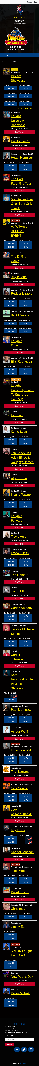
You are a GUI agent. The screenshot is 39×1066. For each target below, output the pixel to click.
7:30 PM (11, 963)
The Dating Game (18, 258)
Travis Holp (18, 536)
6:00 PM (11, 917)
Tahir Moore (19, 870)
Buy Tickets (19, 131)
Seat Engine (23, 1063)
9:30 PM (11, 169)
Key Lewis (18, 830)
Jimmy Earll (19, 926)
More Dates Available (25, 108)
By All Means (20, 315)
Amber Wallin (20, 731)
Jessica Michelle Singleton (22, 631)
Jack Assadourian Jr (21, 811)
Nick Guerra (19, 788)
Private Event (20, 892)
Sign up (29, 2)
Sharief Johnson (22, 851)
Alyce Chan (19, 478)
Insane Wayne (21, 494)
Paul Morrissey (21, 709)
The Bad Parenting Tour (21, 181)
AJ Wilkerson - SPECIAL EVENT (21, 231)
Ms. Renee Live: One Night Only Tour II (22, 203)
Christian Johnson (17, 656)
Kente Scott (19, 431)
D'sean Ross (20, 553)
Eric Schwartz (20, 141)
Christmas (18, 908)
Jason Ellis (18, 591)
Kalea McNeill (20, 993)
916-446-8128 (19, 1023)
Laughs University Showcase (18, 120)
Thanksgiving (20, 771)
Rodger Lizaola (21, 293)
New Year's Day (22, 976)
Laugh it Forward (16, 518)
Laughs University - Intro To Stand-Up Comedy (22, 392)
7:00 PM (11, 88)
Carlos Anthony (21, 607)
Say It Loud (19, 277)
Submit (9, 1044)
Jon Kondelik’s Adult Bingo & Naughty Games (22, 457)
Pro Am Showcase (18, 78)
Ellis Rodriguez (21, 361)
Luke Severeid (21, 750)
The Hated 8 (19, 574)
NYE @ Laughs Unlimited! (22, 952)
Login (36, 2)
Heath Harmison (22, 157)
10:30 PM (11, 967)
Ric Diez (17, 415)
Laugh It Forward (16, 342)
